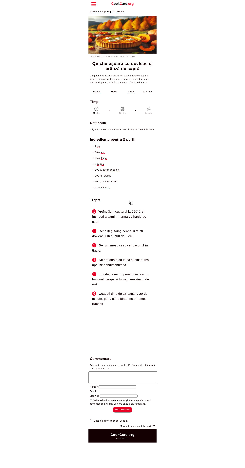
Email (94, 391)
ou (98, 146)
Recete (93, 11)
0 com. (97, 91)
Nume (94, 387)
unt (103, 152)
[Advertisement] (122, 330)
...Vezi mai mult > (137, 82)
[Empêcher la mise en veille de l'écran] (131, 203)
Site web (94, 396)
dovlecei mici (110, 181)
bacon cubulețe (111, 170)
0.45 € (131, 91)
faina (104, 158)
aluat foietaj (103, 187)
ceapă (100, 164)
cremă (107, 176)
